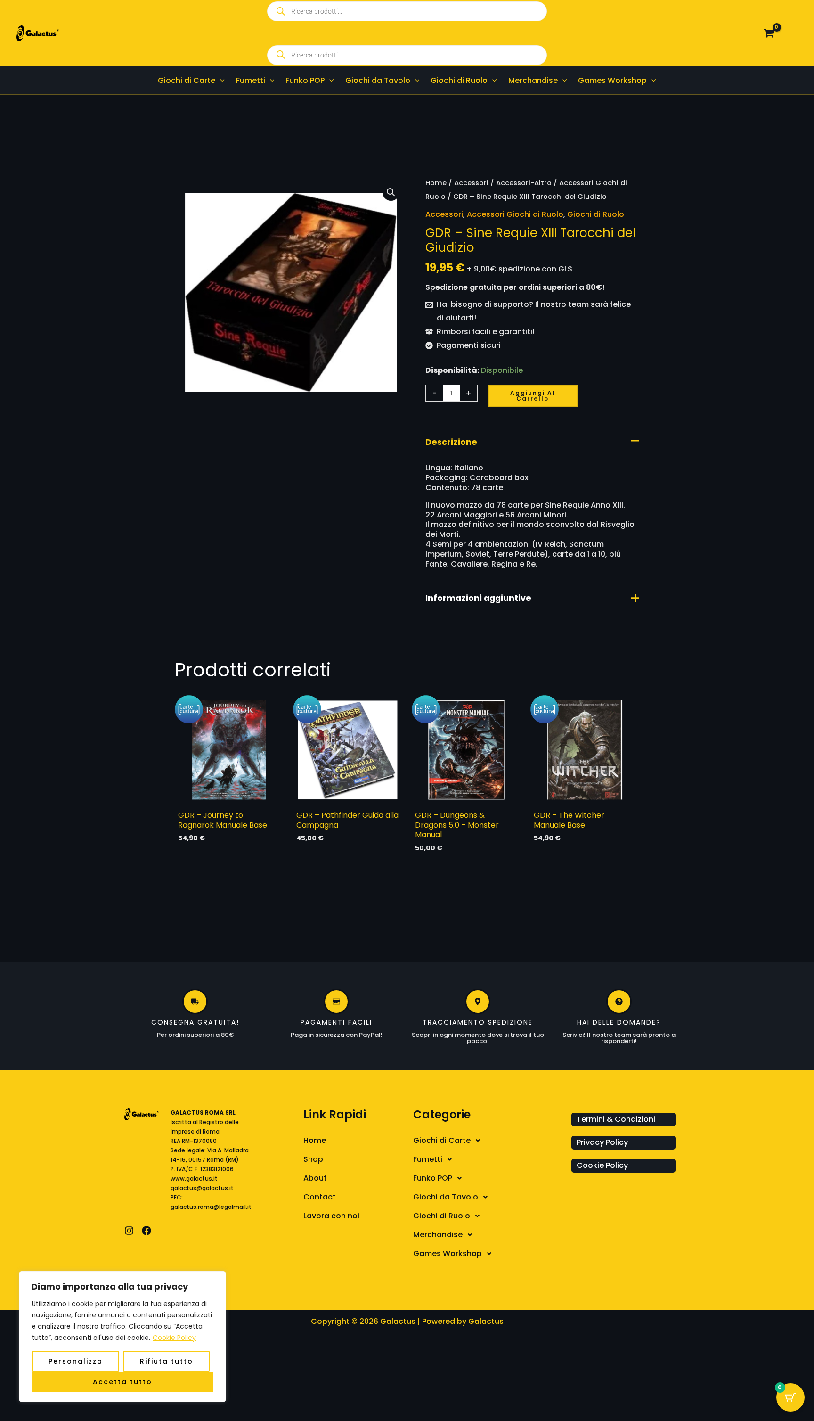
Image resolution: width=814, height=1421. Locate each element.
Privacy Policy (602, 1142)
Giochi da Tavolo (445, 1196)
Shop (313, 1159)
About (315, 1178)
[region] (122, 1336)
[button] (220, 80)
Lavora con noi (331, 1215)
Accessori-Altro (524, 183)
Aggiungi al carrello (532, 395)
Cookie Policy (174, 1337)
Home (436, 183)
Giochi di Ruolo (595, 214)
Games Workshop (447, 1253)
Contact (319, 1196)
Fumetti (427, 1159)
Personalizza (76, 1361)
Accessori (471, 183)
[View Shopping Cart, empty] (768, 33)
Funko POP (432, 1178)
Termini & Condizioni (616, 1119)
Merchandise (438, 1234)
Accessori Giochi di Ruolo (515, 214)
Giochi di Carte (442, 1140)
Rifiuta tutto (166, 1361)
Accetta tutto (122, 1382)
